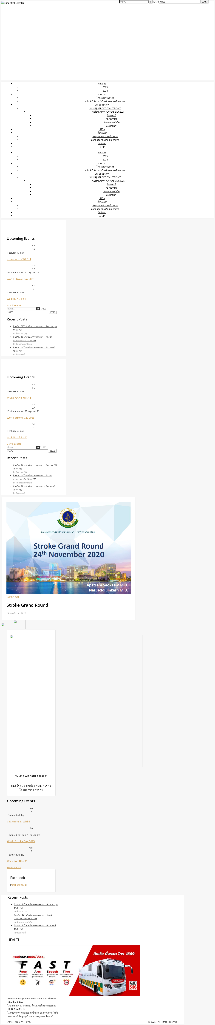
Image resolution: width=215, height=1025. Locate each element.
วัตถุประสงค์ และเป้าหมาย (105, 136)
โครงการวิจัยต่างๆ (105, 97)
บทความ (102, 94)
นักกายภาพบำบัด (111, 122)
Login (102, 146)
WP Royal (25, 1021)
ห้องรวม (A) (111, 125)
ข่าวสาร (102, 83)
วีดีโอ (102, 129)
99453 (156, 1)
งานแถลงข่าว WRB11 (19, 259)
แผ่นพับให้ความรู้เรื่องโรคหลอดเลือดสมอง (105, 101)
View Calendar (14, 305)
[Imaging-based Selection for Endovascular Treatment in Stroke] (7, 627)
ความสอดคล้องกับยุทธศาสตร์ (105, 139)
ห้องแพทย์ (111, 115)
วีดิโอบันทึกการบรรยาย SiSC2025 (108, 111)
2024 (105, 90)
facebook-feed (18, 884)
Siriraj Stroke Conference (105, 108)
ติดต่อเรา (102, 143)
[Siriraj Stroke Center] (12, 2)
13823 (43, 308)
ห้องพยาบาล (111, 118)
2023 (105, 87)
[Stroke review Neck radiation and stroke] (19, 627)
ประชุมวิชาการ (102, 104)
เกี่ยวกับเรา (102, 132)
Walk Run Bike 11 (17, 299)
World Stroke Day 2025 (20, 279)
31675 (43, 447)
